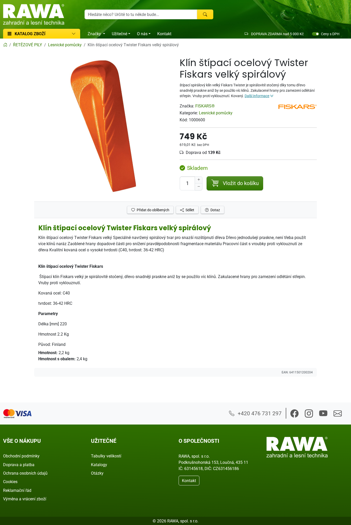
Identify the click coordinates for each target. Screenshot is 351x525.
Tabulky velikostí (106, 455)
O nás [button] (142, 33)
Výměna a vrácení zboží (24, 498)
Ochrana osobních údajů (25, 473)
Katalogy (99, 464)
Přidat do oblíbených (152, 210)
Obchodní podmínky (21, 455)
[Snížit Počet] (198, 186)
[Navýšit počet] (198, 179)
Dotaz (215, 210)
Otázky (97, 473)
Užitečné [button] (119, 33)
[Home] (5, 44)
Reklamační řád (17, 490)
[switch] (315, 34)
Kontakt (164, 33)
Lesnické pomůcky (216, 112)
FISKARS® (205, 105)
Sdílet (189, 210)
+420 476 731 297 (259, 413)
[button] (294, 413)
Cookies (10, 481)
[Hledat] (205, 14)
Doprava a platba (18, 464)
